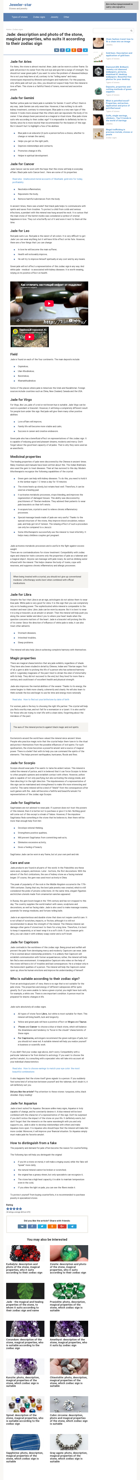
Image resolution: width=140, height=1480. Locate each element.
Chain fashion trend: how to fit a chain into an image (119, 40)
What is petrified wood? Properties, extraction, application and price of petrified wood (118, 104)
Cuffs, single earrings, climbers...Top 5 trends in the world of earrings (118, 118)
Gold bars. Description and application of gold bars (119, 54)
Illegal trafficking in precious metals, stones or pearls (119, 132)
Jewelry (54, 17)
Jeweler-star (20, 4)
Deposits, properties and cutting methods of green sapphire (119, 89)
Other (66, 17)
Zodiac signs (39, 17)
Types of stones (20, 17)
